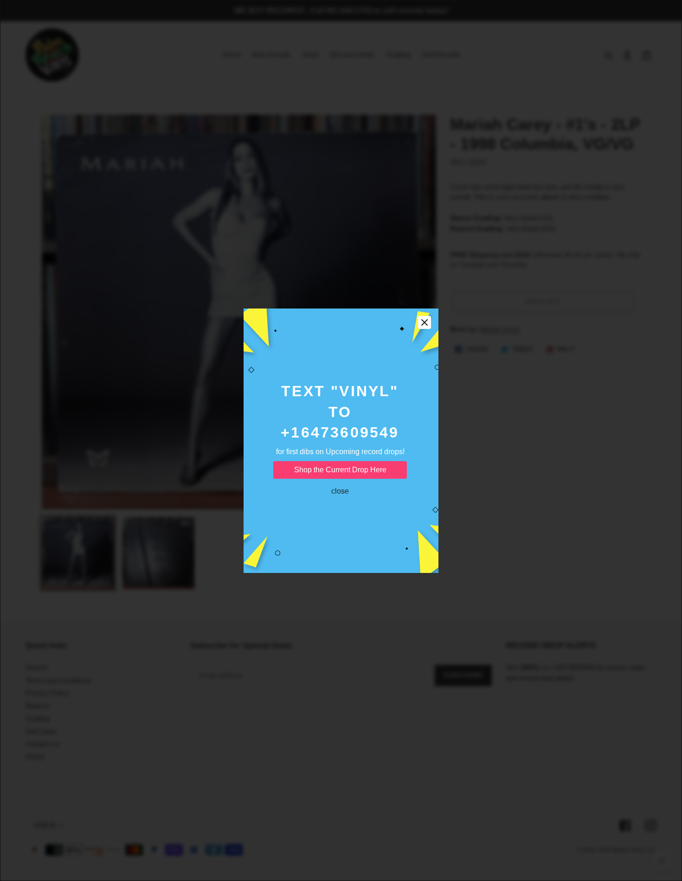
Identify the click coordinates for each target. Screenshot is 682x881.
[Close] (424, 322)
